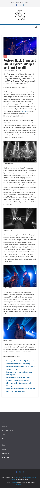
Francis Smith (19, 71)
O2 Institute (25, 111)
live (5, 56)
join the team (6, 457)
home (3, 418)
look (3, 438)
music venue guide (7, 430)
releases (4, 426)
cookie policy (6, 453)
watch (3, 434)
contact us (5, 449)
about (3, 445)
